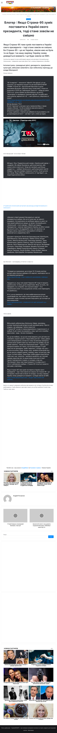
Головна (4, 14)
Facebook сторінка (35, 468)
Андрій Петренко (19, 496)
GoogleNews (25, 468)
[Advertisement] (28, 193)
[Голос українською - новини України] (10, 2)
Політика (9, 14)
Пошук (5, 534)
